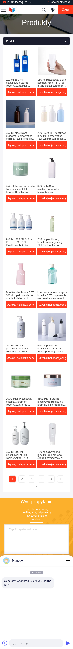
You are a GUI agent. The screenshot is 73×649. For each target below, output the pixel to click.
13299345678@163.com (19, 2)
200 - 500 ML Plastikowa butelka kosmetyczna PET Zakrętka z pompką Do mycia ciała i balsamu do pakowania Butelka (52, 138)
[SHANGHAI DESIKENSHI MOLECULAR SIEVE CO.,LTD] (15, 9)
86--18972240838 (60, 2)
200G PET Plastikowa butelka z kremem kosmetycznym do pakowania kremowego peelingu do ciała (19, 404)
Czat (65, 10)
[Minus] (68, 560)
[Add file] (4, 643)
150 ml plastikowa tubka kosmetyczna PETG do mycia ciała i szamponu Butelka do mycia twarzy (51, 84)
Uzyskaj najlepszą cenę (21, 91)
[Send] (68, 643)
